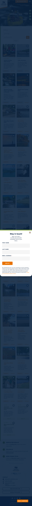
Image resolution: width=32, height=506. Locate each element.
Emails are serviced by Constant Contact (15, 273)
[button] (30, 232)
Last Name (5, 249)
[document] (16, 253)
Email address (7, 255)
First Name (5, 242)
